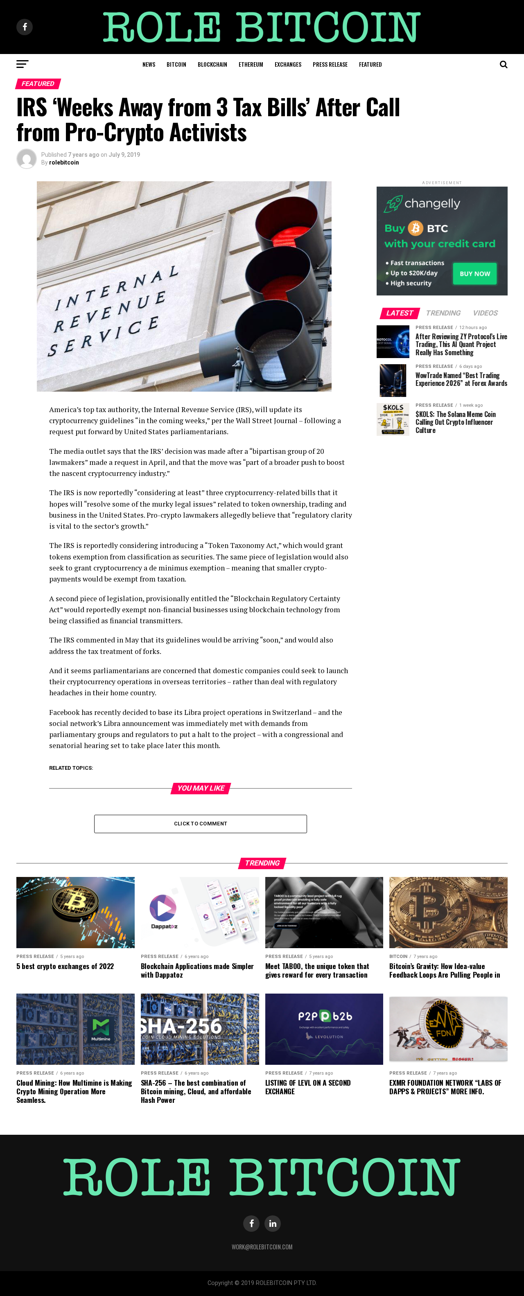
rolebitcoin (64, 162)
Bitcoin (176, 64)
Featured (370, 64)
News (148, 64)
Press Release (330, 64)
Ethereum (251, 64)
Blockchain (212, 64)
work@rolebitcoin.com (262, 1246)
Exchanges (288, 64)
